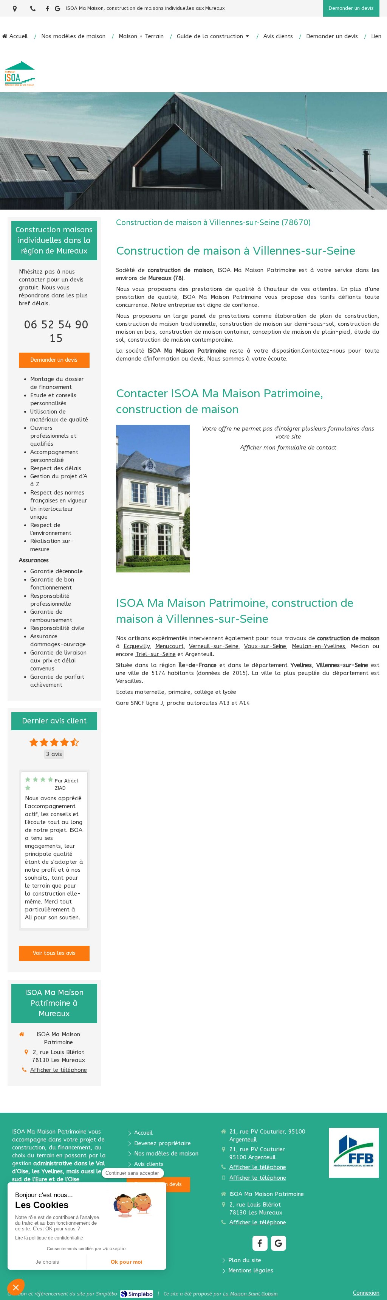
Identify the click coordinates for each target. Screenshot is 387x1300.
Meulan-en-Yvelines (318, 646)
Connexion (366, 1292)
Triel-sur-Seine (155, 654)
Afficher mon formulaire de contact (288, 447)
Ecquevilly (137, 646)
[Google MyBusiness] (57, 10)
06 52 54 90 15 (56, 331)
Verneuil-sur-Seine (213, 646)
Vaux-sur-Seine (265, 646)
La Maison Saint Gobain (250, 1294)
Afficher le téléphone (58, 1070)
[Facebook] (47, 10)
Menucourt (169, 646)
